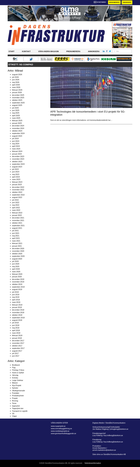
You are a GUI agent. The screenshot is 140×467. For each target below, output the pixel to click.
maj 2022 (15, 205)
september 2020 (18, 256)
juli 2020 (15, 261)
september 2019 (18, 287)
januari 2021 (17, 246)
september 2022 (18, 195)
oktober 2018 (17, 315)
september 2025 (18, 103)
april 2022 (16, 208)
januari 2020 (17, 277)
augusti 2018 (17, 320)
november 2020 (18, 251)
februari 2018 (17, 335)
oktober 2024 (17, 131)
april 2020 (16, 269)
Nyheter (15, 388)
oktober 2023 (17, 162)
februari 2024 (17, 151)
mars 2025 (16, 118)
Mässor (15, 383)
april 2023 (16, 177)
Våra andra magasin (48, 51)
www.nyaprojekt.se (58, 426)
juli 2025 (15, 108)
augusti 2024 (17, 136)
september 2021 (18, 226)
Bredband (16, 365)
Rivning (15, 401)
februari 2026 (17, 90)
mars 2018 (16, 333)
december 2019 (18, 279)
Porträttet (15, 393)
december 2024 (18, 126)
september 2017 (18, 348)
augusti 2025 (17, 105)
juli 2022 (15, 200)
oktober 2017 (17, 346)
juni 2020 (15, 264)
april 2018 (16, 330)
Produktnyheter (18, 396)
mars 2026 (16, 87)
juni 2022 (15, 202)
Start (11, 51)
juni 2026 (15, 80)
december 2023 (18, 156)
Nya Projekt (16, 385)
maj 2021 (15, 236)
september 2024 (18, 133)
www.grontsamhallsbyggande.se (63, 433)
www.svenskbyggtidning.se (61, 428)
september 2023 (18, 164)
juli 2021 (15, 231)
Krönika (15, 378)
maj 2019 (15, 297)
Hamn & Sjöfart (18, 373)
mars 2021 (16, 241)
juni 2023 (15, 172)
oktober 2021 (17, 223)
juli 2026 (15, 77)
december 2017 (18, 341)
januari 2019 (17, 307)
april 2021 (16, 238)
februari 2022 (17, 213)
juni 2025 (15, 110)
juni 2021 (15, 233)
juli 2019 (15, 292)
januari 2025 (17, 123)
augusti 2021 (17, 228)
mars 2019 (16, 302)
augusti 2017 (17, 351)
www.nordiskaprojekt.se (60, 431)
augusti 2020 (17, 259)
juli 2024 (15, 138)
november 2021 (18, 220)
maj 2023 (15, 174)
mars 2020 (16, 272)
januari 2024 (17, 154)
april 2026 (16, 85)
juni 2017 (15, 356)
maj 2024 (15, 144)
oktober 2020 (17, 254)
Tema (14, 403)
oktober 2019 (17, 284)
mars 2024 (16, 149)
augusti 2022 (17, 197)
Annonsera (127, 2)
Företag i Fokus (18, 370)
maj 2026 (15, 82)
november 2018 (18, 312)
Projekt (15, 398)
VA (13, 414)
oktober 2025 (17, 100)
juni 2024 (15, 141)
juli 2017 (15, 353)
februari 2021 (17, 243)
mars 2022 (16, 210)
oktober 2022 (17, 192)
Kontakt (26, 51)
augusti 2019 (17, 289)
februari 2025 (17, 121)
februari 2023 (17, 182)
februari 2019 (17, 305)
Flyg (13, 367)
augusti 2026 (17, 74)
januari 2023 (17, 184)
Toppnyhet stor (17, 408)
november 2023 (18, 159)
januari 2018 (17, 338)
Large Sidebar (17, 380)
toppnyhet (16, 406)
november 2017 (18, 343)
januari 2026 (17, 92)
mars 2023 (16, 179)
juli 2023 (15, 169)
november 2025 (18, 98)
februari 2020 (17, 274)
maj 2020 (15, 266)
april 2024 (16, 146)
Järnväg (15, 375)
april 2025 (16, 115)
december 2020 (18, 248)
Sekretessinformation (93, 463)
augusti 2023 (17, 167)
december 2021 (18, 218)
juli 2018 (15, 323)
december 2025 (18, 95)
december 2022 (18, 187)
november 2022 (18, 190)
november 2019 (18, 282)
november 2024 (18, 128)
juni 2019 (15, 295)
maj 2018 (15, 328)
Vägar (14, 416)
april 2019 (16, 300)
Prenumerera (114, 2)
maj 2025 (15, 113)
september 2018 (18, 318)
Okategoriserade (18, 391)
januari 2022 (17, 215)
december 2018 (18, 310)
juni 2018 (15, 325)
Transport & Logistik (19, 411)
